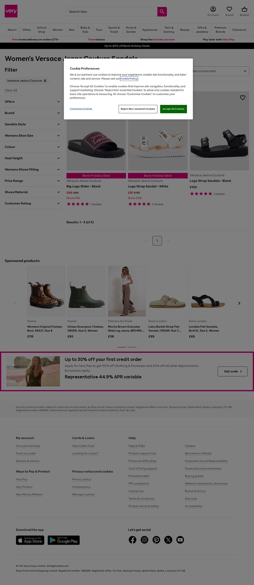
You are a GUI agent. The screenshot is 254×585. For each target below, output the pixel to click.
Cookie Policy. (129, 79)
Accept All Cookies (173, 108)
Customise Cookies (81, 108)
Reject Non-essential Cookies (138, 108)
